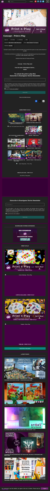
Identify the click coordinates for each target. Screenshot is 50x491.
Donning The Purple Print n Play (33, 122)
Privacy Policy (22, 85)
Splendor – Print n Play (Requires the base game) (16, 160)
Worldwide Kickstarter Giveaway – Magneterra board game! (18, 380)
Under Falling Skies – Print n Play (25, 172)
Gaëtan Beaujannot (17, 42)
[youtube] (36, 1)
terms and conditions (14, 88)
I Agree (44, 488)
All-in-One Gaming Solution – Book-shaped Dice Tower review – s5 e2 (19, 429)
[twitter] (43, 1)
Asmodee (10, 45)
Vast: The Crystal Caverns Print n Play (16, 136)
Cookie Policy (5, 489)
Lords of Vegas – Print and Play (33, 159)
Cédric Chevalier (30, 42)
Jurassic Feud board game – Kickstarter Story (15, 404)
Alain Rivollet (11, 42)
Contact (31, 1)
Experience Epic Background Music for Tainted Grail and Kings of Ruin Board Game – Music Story (23, 455)
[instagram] (38, 1)
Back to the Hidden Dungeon (25, 97)
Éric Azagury (35, 42)
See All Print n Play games (25, 175)
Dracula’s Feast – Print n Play (34, 148)
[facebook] (41, 1)
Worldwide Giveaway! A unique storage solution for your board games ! (21, 480)
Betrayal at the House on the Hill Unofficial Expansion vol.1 (16, 123)
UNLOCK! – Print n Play (34, 135)
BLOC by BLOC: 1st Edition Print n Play (16, 148)
